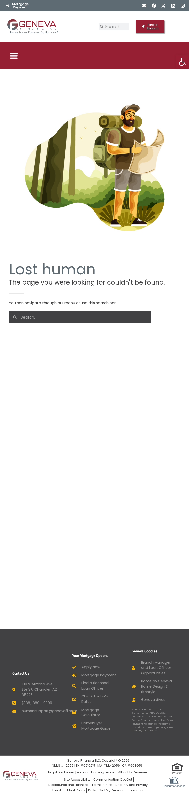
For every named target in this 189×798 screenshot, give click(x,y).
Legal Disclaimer (61, 772)
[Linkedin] (173, 5)
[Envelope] (144, 5)
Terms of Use (102, 785)
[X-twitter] (163, 5)
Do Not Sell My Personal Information (116, 790)
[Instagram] (183, 5)
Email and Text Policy (68, 790)
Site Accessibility (77, 779)
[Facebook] (154, 5)
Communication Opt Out (112, 779)
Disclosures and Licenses (68, 785)
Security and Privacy (131, 785)
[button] (13, 55)
